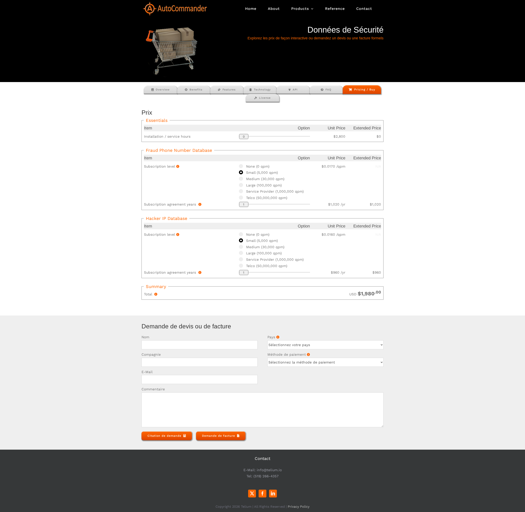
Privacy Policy (298, 507)
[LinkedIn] (273, 493)
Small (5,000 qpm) (262, 172)
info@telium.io (269, 470)
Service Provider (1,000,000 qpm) (275, 191)
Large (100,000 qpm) (264, 185)
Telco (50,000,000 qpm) (266, 198)
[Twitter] (252, 493)
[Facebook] (262, 493)
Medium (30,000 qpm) (265, 179)
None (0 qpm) (257, 166)
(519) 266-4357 (266, 476)
